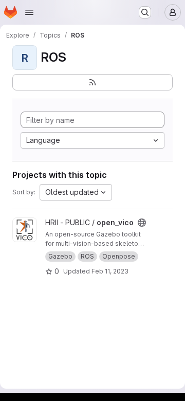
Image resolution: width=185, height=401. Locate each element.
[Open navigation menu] (29, 12)
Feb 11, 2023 (109, 271)
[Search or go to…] (145, 12)
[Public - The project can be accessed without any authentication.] (142, 222)
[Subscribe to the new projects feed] (92, 82)
